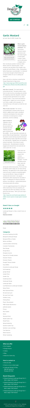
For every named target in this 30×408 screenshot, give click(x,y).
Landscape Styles (7, 283)
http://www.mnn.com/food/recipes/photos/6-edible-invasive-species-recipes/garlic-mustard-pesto (15, 196)
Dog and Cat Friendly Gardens (10, 255)
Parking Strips (6, 299)
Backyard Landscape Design (10, 236)
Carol (5, 38)
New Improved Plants (8, 290)
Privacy (5, 309)
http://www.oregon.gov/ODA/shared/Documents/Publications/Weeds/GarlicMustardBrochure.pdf (15, 84)
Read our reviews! (7, 214)
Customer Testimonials (8, 246)
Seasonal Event (7, 316)
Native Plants (6, 288)
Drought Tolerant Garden (9, 262)
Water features (7, 332)
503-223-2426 (7, 362)
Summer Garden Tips (8, 325)
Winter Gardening (7, 335)
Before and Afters (7, 241)
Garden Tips (18, 38)
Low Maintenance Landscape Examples (12, 285)
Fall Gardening (6, 269)
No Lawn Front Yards (8, 295)
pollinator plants (7, 307)
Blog (5, 353)
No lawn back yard (7, 292)
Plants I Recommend (8, 302)
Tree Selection (6, 330)
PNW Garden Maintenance (9, 304)
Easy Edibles (6, 264)
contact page (15, 365)
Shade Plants (6, 321)
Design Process (8, 348)
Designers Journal (7, 253)
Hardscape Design (7, 281)
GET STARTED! (15, 19)
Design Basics (6, 250)
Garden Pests (6, 274)
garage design (6, 271)
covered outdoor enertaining (10, 243)
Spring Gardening (7, 323)
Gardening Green (7, 278)
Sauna (4, 314)
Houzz (4, 228)
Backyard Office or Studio (9, 239)
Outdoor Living (6, 297)
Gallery (6, 351)
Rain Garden (6, 311)
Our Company (7, 346)
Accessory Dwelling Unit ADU (10, 234)
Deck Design (6, 248)
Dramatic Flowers (7, 257)
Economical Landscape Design (10, 267)
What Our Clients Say (9, 355)
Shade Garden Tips (7, 318)
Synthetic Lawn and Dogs (9, 328)
